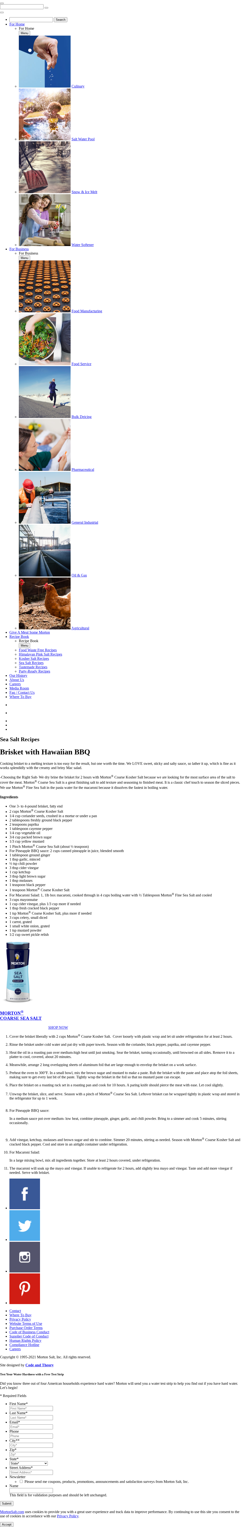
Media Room (19, 688)
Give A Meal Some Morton (29, 632)
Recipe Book (19, 637)
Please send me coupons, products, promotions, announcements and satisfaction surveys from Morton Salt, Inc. (106, 1482)
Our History (18, 676)
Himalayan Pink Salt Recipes (40, 654)
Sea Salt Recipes (31, 663)
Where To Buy (20, 697)
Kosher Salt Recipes (34, 659)
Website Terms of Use (25, 1324)
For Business (19, 249)
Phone (14, 1431)
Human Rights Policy (25, 1341)
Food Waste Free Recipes (38, 650)
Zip (12, 1450)
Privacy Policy (20, 1319)
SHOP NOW (58, 1027)
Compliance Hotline (24, 1345)
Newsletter (17, 1477)
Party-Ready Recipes (34, 671)
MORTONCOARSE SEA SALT (21, 1016)
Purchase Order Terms (26, 1328)
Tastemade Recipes (33, 667)
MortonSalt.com (12, 1512)
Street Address (21, 1468)
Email (14, 1422)
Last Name (18, 1413)
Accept (7, 1524)
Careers (15, 684)
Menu (24, 33)
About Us (16, 680)
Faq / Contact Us (22, 692)
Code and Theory (39, 1365)
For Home (17, 24)
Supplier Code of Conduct (28, 1336)
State (14, 1459)
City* (14, 1441)
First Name (18, 1404)
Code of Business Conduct (29, 1332)
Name (13, 1486)
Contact (15, 1311)
